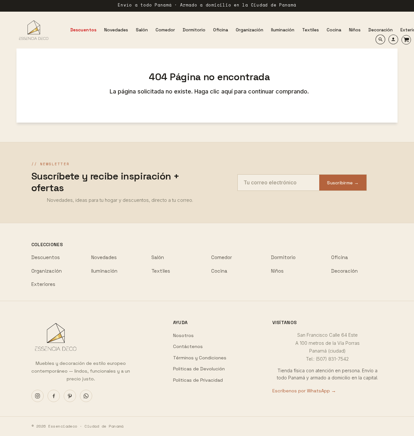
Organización (46, 271)
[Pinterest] (70, 396)
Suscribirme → (343, 183)
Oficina (339, 257)
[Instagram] (37, 396)
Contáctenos (188, 346)
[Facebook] (54, 396)
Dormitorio (283, 257)
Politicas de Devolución (199, 369)
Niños (277, 271)
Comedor (221, 257)
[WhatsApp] (86, 396)
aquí (227, 91)
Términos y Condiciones (199, 358)
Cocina (219, 271)
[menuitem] (83, 30)
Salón (157, 257)
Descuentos (45, 257)
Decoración (344, 271)
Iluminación (104, 271)
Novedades (104, 257)
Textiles (160, 271)
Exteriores (43, 284)
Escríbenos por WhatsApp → (304, 391)
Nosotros (183, 335)
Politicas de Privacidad (198, 380)
